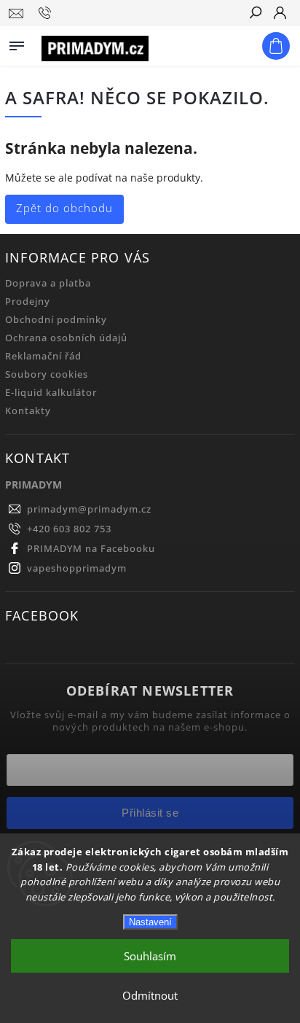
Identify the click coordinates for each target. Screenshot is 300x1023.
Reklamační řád (43, 356)
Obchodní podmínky (56, 320)
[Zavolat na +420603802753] (47, 13)
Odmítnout (150, 995)
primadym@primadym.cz (89, 509)
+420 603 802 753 (69, 529)
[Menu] (17, 43)
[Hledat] (255, 14)
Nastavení (150, 922)
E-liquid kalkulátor (51, 392)
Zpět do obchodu (64, 208)
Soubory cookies (46, 374)
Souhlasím (150, 956)
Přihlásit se (150, 812)
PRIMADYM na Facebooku (91, 548)
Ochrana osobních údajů (66, 338)
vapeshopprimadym (77, 568)
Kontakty (28, 411)
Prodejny (27, 301)
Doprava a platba (48, 283)
